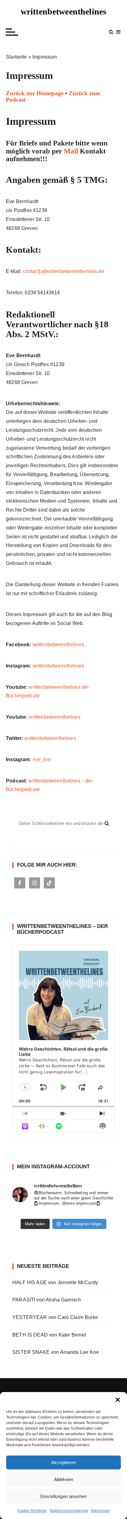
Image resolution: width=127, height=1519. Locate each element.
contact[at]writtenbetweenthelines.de (63, 271)
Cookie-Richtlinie (32, 1511)
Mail (71, 151)
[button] (118, 1400)
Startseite (16, 56)
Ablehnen (63, 1479)
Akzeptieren (63, 1462)
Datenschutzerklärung (69, 1511)
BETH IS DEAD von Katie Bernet (49, 1334)
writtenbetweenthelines (63, 11)
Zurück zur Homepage (34, 93)
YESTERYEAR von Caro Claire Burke (55, 1317)
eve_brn (42, 759)
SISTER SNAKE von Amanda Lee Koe (55, 1352)
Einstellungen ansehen (63, 1496)
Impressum (100, 1511)
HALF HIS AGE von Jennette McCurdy (55, 1282)
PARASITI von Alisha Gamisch (46, 1299)
